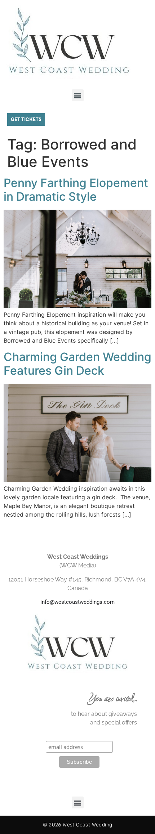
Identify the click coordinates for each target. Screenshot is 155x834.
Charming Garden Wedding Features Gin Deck (77, 364)
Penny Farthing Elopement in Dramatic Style (76, 190)
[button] (78, 95)
